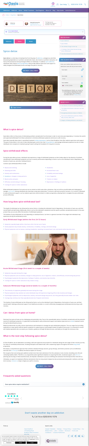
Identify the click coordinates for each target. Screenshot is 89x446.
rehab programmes (40, 140)
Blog (54, 10)
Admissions (6, 10)
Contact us (15, 361)
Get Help (63, 4)
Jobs (55, 430)
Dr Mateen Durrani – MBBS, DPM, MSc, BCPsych (35, 24)
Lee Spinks (12, 24)
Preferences (8, 442)
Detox (20, 10)
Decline (20, 442)
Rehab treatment (29, 10)
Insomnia (7, 176)
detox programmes (22, 63)
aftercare (77, 355)
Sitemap (59, 429)
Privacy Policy (77, 94)
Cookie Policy (76, 429)
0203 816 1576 (76, 4)
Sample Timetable (50, 429)
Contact (61, 430)
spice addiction (50, 61)
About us (48, 10)
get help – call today (30, 70)
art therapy (14, 350)
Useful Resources (70, 10)
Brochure (67, 430)
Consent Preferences (59, 432)
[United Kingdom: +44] (63, 85)
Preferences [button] (26, 440)
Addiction (14, 10)
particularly (11, 191)
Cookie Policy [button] (32, 439)
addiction (40, 58)
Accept (32, 442)
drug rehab (77, 344)
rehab (72, 321)
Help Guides (60, 10)
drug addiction (50, 142)
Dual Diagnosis (40, 10)
